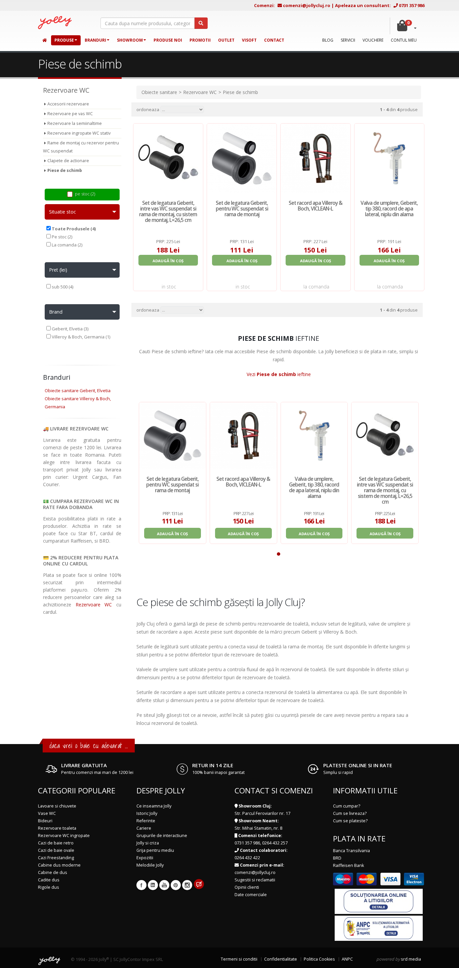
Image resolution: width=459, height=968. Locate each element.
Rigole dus (48, 887)
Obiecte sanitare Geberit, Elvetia (78, 390)
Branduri (95, 40)
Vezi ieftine (279, 374)
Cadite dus (48, 880)
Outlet (226, 40)
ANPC (347, 959)
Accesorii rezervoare (68, 104)
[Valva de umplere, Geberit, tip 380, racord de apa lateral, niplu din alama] (314, 435)
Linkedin (153, 885)
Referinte (145, 821)
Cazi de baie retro (56, 843)
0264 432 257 (275, 843)
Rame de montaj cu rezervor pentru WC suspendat (81, 147)
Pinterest (176, 885)
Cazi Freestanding (56, 858)
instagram (187, 885)
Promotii (200, 40)
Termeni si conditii (239, 959)
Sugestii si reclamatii (255, 880)
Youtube (164, 885)
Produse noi (168, 40)
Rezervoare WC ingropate (64, 835)
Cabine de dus (52, 872)
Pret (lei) (58, 270)
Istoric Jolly (146, 813)
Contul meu (404, 40)
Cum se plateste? (350, 821)
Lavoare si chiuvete (57, 806)
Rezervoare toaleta (57, 828)
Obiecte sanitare (159, 92)
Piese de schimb (64, 170)
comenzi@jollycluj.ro (306, 5)
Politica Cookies (319, 959)
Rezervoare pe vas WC (70, 114)
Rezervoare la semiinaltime (74, 123)
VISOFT (249, 40)
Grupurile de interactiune (161, 835)
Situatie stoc (62, 212)
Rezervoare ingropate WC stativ (79, 133)
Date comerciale (251, 894)
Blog (327, 40)
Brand (55, 312)
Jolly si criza (147, 843)
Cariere (143, 828)
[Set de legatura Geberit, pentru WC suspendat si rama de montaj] (172, 435)
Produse (64, 40)
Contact (274, 40)
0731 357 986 (411, 5)
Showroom (130, 40)
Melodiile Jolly (150, 865)
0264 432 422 (247, 858)
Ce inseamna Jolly (153, 806)
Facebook (141, 885)
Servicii (348, 40)
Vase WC (47, 813)
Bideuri (45, 821)
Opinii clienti (247, 887)
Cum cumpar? (346, 806)
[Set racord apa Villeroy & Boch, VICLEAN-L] (243, 435)
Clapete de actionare (68, 161)
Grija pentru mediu (155, 850)
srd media (411, 959)
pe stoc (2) (85, 194)
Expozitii (144, 858)
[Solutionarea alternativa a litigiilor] (378, 928)
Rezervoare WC (94, 604)
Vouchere (373, 40)
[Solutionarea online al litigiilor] (378, 901)
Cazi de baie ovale (56, 850)
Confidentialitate (280, 959)
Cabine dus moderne (59, 865)
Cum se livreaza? (350, 813)
